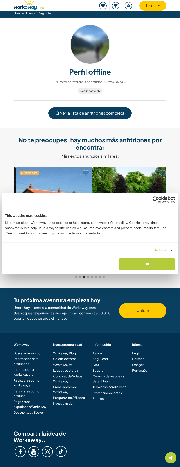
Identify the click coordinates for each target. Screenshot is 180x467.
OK (146, 264)
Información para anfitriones (26, 361)
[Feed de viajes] (116, 5)
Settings (160, 250)
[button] (76, 277)
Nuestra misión (63, 403)
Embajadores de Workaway (65, 389)
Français (138, 365)
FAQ (96, 365)
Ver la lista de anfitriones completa (91, 113)
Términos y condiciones (109, 387)
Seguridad (45, 13)
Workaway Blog (64, 353)
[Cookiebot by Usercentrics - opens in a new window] (156, 199)
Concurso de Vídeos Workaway (67, 378)
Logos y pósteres (65, 370)
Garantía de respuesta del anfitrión (109, 378)
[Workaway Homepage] (29, 4)
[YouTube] (33, 451)
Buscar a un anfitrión (28, 353)
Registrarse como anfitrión (26, 393)
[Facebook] (20, 451)
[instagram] (47, 451)
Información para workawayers (26, 371)
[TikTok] (61, 451)
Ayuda (97, 353)
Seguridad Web (90, 90)
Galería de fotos (64, 359)
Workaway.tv (62, 365)
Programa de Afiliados (69, 398)
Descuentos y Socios (29, 412)
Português (139, 370)
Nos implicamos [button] (25, 13)
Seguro (98, 370)
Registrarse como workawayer (26, 382)
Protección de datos (107, 393)
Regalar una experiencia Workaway (30, 404)
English (137, 353)
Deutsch (138, 359)
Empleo (98, 398)
